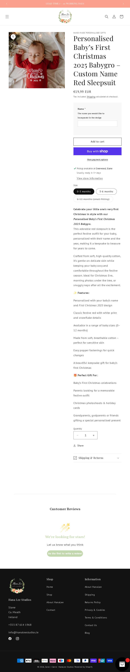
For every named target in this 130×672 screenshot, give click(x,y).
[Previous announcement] (6, 3)
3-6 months (106, 191)
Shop (49, 594)
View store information (90, 178)
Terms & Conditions (96, 617)
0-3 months (84, 191)
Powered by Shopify (83, 667)
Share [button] (80, 445)
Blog (87, 632)
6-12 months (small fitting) (95, 199)
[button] (7, 16)
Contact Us (91, 625)
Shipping (91, 96)
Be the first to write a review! (65, 553)
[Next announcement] (123, 3)
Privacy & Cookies (95, 609)
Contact (51, 609)
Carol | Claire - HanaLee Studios (59, 667)
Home (50, 586)
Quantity (77, 428)
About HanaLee (55, 602)
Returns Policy (93, 602)
